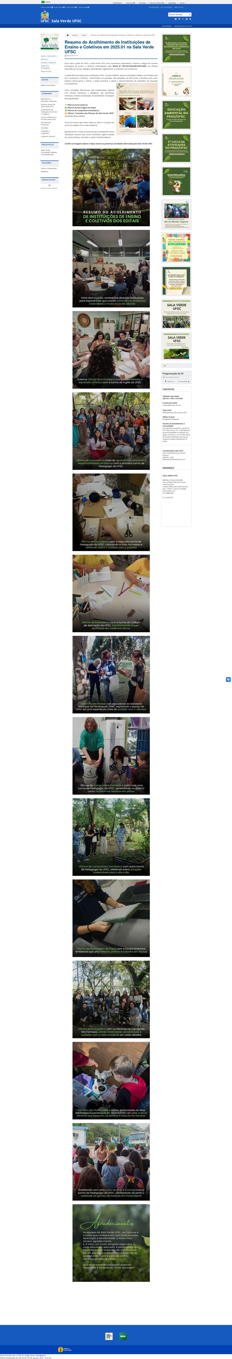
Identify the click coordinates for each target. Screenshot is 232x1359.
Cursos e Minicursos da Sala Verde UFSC (48, 118)
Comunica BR (130, 3)
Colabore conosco (48, 136)
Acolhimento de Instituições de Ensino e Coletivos (49, 112)
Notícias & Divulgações (45, 67)
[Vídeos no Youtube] (183, 19)
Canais (182, 3)
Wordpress (41, 1355)
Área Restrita (167, 26)
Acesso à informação (157, 3)
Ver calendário (183, 381)
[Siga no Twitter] (179, 19)
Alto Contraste (166, 7)
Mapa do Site (178, 7)
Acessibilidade (154, 7)
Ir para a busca (71, 7)
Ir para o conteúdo (46, 7)
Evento (84, 35)
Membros (44, 59)
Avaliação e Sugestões (45, 132)
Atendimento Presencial (46, 123)
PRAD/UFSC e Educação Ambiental (48, 100)
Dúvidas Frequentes (48, 62)
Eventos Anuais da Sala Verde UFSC (48, 105)
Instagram (166, 419)
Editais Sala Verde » (48, 85)
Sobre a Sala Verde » (49, 56)
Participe (142, 3)
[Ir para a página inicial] (67, 35)
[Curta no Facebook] (176, 19)
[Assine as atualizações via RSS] (190, 19)
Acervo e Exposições (49, 168)
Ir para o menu (59, 7)
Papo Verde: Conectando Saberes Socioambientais (49, 152)
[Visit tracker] (49, 185)
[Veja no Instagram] (187, 19)
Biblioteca (44, 171)
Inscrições (44, 128)
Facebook (175, 419)
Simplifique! (117, 3)
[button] (170, 381)
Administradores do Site (183, 26)
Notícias (75, 35)
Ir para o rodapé (83, 7)
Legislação (172, 3)
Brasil (48, 2)
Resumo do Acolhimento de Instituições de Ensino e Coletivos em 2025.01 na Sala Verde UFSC (123, 35)
